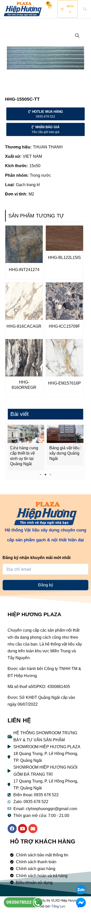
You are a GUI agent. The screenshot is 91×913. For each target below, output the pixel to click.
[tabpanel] (26, 448)
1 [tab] (40, 474)
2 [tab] (45, 474)
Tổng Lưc (58, 906)
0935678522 (19, 902)
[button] (14, 447)
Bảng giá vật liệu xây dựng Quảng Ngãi (64, 453)
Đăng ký (45, 585)
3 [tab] (51, 474)
